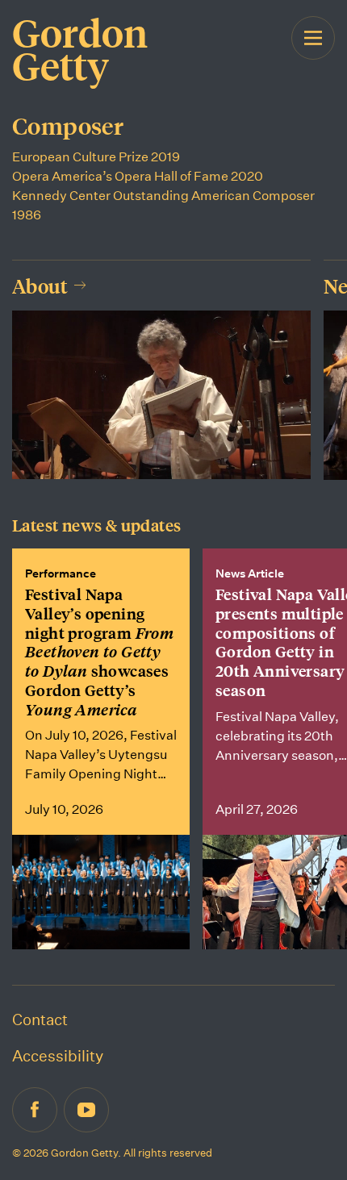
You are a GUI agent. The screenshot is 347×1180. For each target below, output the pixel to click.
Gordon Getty (80, 49)
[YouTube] (86, 1109)
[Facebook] (34, 1109)
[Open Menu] (313, 54)
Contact (40, 1019)
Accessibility (57, 1055)
